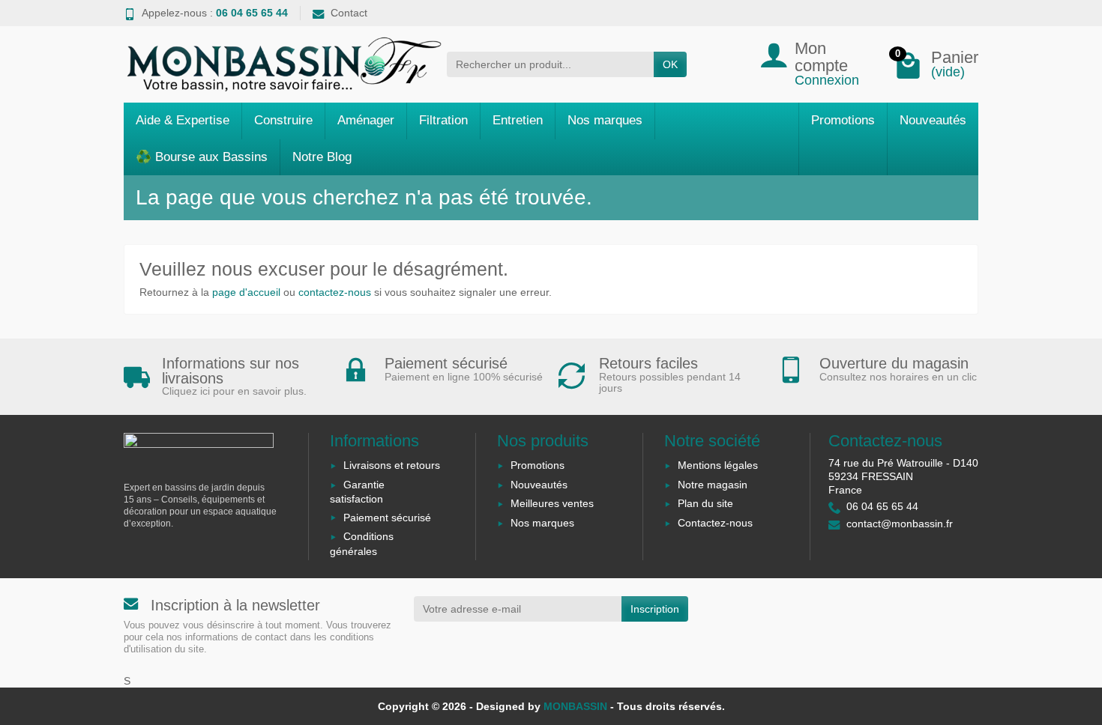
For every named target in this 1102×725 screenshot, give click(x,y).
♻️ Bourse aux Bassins (202, 157)
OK (670, 64)
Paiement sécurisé (387, 518)
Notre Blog (322, 157)
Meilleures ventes (552, 503)
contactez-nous (334, 292)
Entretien (518, 120)
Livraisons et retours (391, 465)
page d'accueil (246, 292)
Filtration (443, 120)
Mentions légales (718, 465)
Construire (283, 120)
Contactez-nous (715, 523)
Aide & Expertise (182, 120)
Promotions (843, 120)
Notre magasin (712, 485)
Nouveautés (933, 120)
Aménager (365, 120)
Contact (349, 13)
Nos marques (604, 120)
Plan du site (705, 503)
